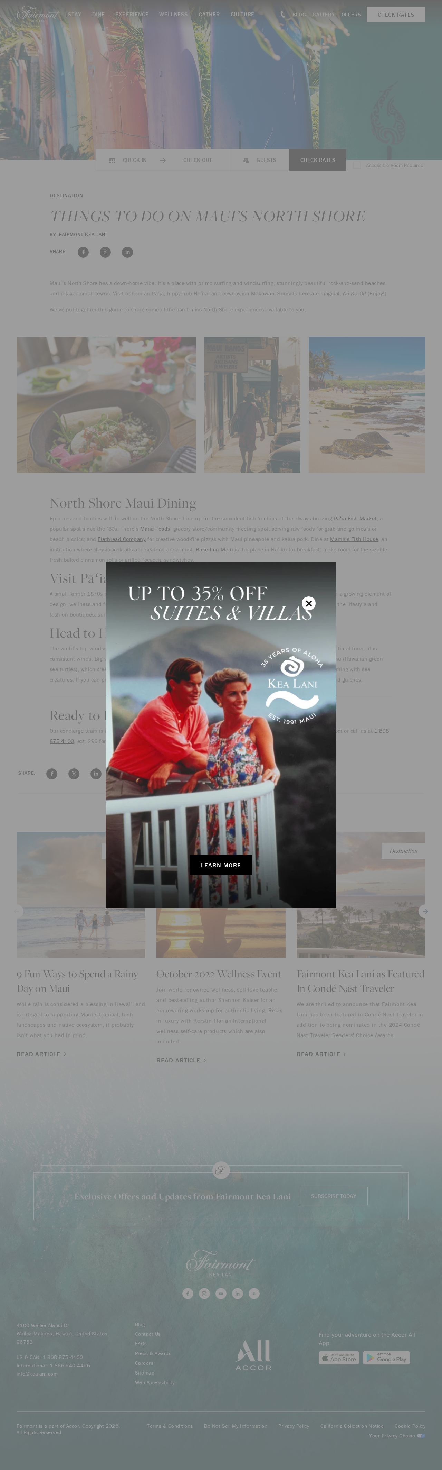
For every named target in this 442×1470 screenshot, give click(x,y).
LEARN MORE (221, 865)
